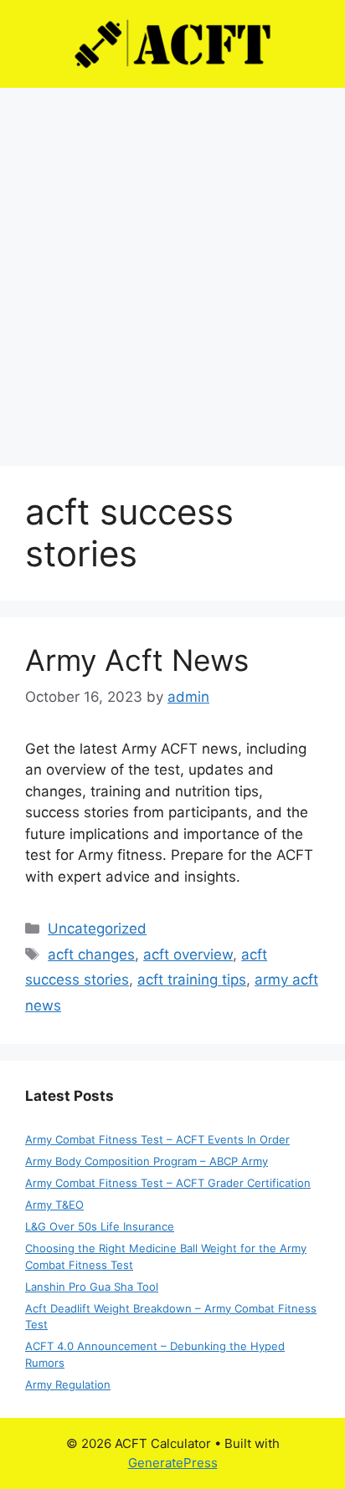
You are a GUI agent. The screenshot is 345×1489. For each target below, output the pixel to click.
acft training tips (191, 979)
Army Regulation (68, 1384)
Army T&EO (54, 1204)
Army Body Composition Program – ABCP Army (146, 1161)
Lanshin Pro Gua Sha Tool (91, 1286)
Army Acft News (137, 660)
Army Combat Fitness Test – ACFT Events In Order (157, 1139)
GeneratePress (173, 1463)
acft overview (188, 954)
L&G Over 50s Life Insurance (99, 1226)
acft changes (91, 954)
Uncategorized (97, 928)
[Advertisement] (172, 268)
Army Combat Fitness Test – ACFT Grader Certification (168, 1183)
